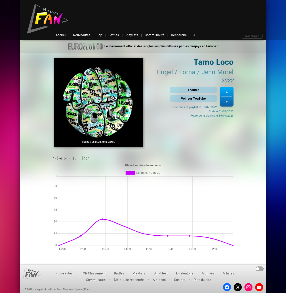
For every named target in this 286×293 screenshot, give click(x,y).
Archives (208, 273)
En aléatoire (184, 273)
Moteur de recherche (129, 280)
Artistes (228, 273)
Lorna (187, 72)
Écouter (193, 90)
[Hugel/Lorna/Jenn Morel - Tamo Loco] (98, 103)
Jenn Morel (217, 72)
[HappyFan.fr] (32, 274)
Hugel (164, 72)
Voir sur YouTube (193, 98)
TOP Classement (93, 273)
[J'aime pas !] (226, 102)
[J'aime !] (226, 92)
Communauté (96, 280)
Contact (179, 280)
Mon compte (252, 36)
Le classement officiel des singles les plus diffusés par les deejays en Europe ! (161, 46)
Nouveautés (64, 273)
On (260, 268)
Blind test (161, 273)
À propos (159, 280)
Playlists (139, 273)
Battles (119, 273)
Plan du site (202, 280)
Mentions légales (72, 289)
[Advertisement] (181, 13)
